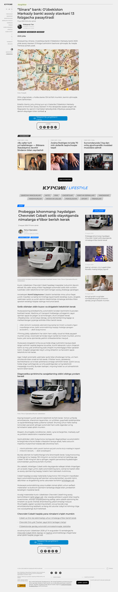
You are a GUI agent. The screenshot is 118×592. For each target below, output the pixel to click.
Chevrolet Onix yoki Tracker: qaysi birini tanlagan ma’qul (42, 522)
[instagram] (56, 573)
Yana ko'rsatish (65, 179)
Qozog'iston (9, 52)
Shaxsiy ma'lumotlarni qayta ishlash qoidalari (97, 580)
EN (11, 9)
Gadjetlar (67, 195)
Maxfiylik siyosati (89, 577)
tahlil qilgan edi (36, 497)
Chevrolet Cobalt (24, 237)
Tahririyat (9, 41)
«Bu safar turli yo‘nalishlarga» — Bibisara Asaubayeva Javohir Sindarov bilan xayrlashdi (30, 146)
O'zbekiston (9, 54)
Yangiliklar (9, 14)
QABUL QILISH (82, 582)
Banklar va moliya (7, 20)
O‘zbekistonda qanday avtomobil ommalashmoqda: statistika (45, 526)
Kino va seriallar (85, 195)
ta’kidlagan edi (68, 481)
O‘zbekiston (40, 32)
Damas (40, 533)
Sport (84, 199)
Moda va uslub (53, 199)
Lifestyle (9, 29)
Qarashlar (9, 16)
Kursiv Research (8, 27)
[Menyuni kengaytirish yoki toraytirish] (11, 37)
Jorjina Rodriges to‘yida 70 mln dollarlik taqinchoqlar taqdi (64, 145)
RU (6, 9)
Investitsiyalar (8, 18)
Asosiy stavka (22, 32)
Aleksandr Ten (28, 24)
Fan (56, 195)
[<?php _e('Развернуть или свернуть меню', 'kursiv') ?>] (12, 49)
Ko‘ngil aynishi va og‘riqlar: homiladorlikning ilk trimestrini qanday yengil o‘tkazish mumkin (97, 299)
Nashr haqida (57, 577)
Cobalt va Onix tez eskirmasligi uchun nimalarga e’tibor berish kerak (47, 518)
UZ (9, 9)
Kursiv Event (8, 31)
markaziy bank (31, 32)
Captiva (49, 533)
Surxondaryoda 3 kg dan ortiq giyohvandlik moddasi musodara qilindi (98, 145)
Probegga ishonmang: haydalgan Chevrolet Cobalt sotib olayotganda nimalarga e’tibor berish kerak (98, 238)
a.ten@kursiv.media (28, 28)
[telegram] (60, 573)
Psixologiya (71, 199)
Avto (47, 195)
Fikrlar (10, 25)
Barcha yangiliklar (31, 195)
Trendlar (96, 199)
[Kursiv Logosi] (8, 4)
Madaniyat (104, 195)
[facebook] (52, 573)
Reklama (10, 44)
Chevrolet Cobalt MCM (26, 533)
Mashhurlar (35, 199)
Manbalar (9, 22)
